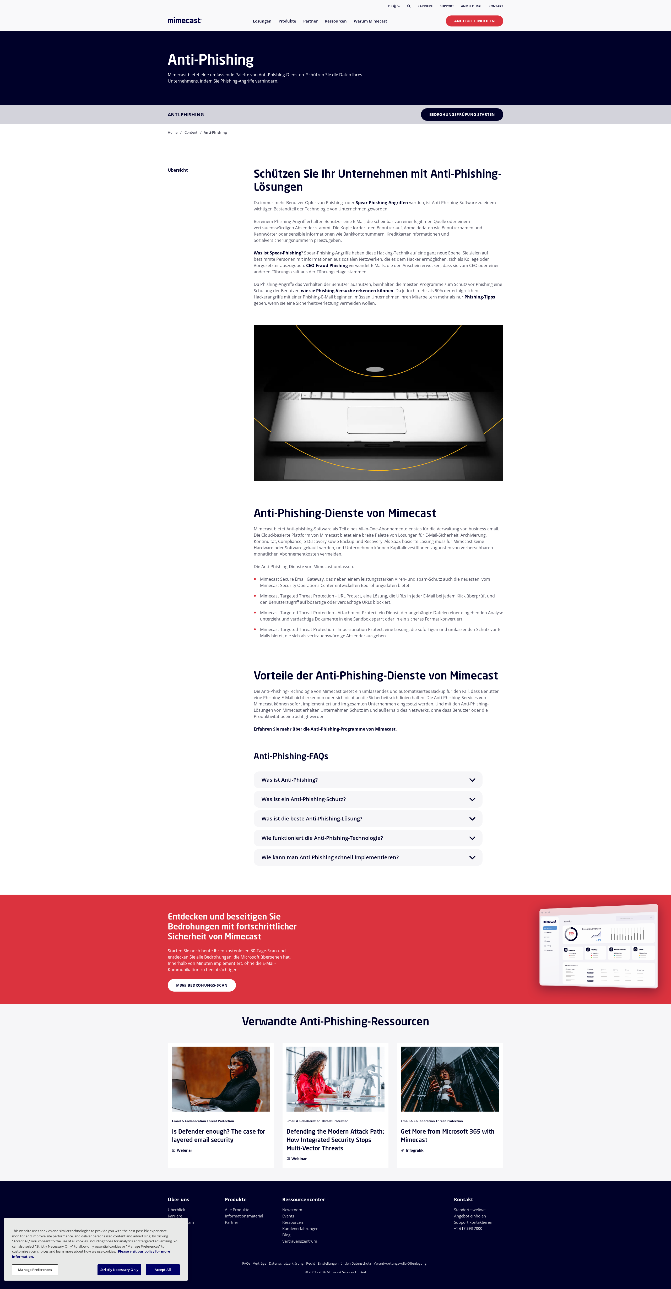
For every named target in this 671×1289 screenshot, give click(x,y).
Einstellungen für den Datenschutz (344, 1263)
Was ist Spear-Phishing (277, 253)
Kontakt (496, 6)
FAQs (246, 1263)
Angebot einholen (474, 20)
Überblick (176, 1209)
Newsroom (292, 1209)
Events (288, 1216)
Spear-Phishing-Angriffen (382, 202)
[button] (368, 780)
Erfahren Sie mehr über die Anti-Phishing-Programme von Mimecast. (325, 729)
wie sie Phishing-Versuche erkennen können (347, 290)
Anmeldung (471, 6)
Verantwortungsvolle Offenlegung (400, 1263)
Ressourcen (292, 1222)
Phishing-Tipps (479, 297)
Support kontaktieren (473, 1222)
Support (447, 6)
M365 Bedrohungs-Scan (202, 985)
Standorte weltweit (471, 1209)
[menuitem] (262, 24)
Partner (231, 1222)
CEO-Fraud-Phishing (327, 265)
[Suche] (408, 6)
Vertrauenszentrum (299, 1241)
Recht (310, 1263)
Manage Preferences (35, 1269)
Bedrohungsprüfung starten (462, 114)
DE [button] (390, 6)
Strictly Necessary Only (119, 1269)
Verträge (259, 1263)
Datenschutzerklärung (286, 1263)
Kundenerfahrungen (300, 1228)
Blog (286, 1234)
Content (191, 132)
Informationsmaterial (244, 1216)
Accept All (163, 1269)
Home (172, 132)
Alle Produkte (237, 1209)
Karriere (425, 6)
